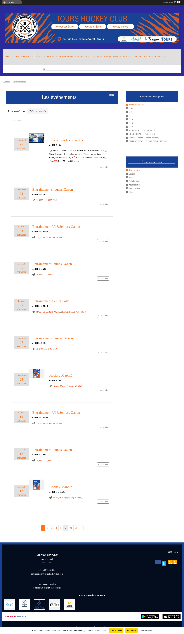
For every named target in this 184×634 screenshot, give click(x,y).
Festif (131, 177)
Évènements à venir (16, 111)
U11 (131, 115)
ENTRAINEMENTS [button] (64, 57)
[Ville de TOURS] (54, 604)
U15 (131, 123)
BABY (132, 108)
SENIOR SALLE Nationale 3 (142, 134)
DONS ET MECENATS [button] (159, 57)
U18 (131, 126)
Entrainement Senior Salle (50, 301)
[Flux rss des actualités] (170, 562)
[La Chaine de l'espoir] (69, 604)
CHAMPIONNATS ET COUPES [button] (88, 57)
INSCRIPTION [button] (27, 57)
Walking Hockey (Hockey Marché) (144, 137)
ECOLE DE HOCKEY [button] (45, 57)
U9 (130, 112)
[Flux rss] (113, 95)
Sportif (132, 174)
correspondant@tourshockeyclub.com (47, 574)
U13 (131, 119)
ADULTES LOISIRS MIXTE (142, 130)
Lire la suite (104, 167)
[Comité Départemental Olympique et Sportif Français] (24, 604)
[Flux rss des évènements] (175, 562)
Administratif (134, 181)
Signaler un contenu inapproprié (47, 588)
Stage (131, 192)
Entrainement (134, 188)
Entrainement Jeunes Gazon (52, 264)
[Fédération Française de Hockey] (39, 604)
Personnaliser (146, 630)
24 (71, 528)
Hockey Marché (60, 375)
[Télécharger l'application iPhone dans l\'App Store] (171, 616)
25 (76, 528)
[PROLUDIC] (9, 604)
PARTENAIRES (140, 57)
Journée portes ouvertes (66, 140)
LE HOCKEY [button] (126, 57)
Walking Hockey (111, 57)
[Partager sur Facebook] (158, 562)
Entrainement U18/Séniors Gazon (56, 227)
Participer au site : (168, 2)
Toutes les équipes (136, 104)
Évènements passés (37, 111)
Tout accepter (116, 630)
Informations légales (47, 584)
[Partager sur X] (164, 563)
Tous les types (135, 170)
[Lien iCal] (110, 95)
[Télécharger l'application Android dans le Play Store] (150, 616)
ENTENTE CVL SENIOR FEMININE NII (148, 141)
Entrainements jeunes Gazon (52, 189)
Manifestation (134, 184)
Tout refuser (131, 630)
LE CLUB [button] (15, 57)
